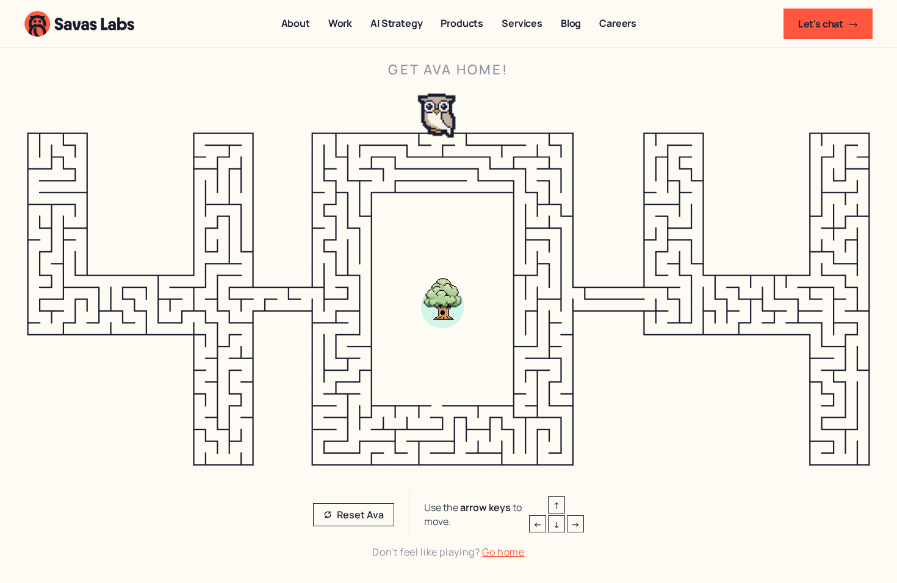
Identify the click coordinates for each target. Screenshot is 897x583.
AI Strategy (396, 23)
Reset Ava (360, 514)
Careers (617, 23)
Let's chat (828, 23)
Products (462, 23)
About (295, 23)
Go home (503, 552)
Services (522, 23)
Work (340, 23)
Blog (571, 23)
